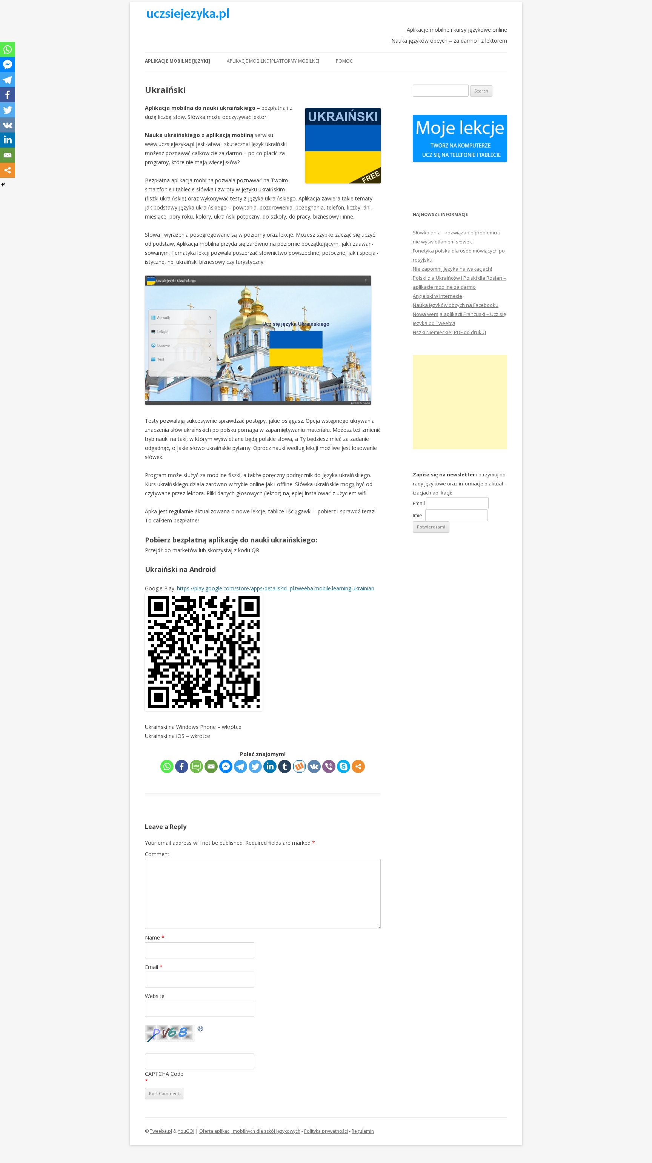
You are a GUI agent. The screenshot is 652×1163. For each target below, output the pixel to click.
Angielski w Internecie (437, 296)
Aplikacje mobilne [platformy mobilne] (273, 61)
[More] (358, 766)
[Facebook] (181, 766)
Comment (157, 854)
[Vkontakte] (314, 766)
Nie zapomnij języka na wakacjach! (452, 268)
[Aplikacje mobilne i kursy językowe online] (187, 18)
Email (154, 966)
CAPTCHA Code (164, 1073)
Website (155, 996)
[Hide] (3, 185)
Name (155, 937)
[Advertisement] (460, 402)
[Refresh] (201, 1029)
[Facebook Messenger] (225, 766)
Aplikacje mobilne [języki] (177, 61)
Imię (419, 515)
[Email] (211, 766)
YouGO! (186, 1131)
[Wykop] (299, 766)
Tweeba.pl (161, 1131)
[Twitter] (255, 766)
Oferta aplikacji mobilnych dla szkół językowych (249, 1131)
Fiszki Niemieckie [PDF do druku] (449, 332)
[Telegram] (240, 766)
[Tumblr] (284, 766)
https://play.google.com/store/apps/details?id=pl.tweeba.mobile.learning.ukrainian (275, 588)
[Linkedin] (270, 766)
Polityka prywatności (326, 1131)
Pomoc (344, 61)
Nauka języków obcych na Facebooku (455, 305)
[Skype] (343, 766)
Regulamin (363, 1131)
